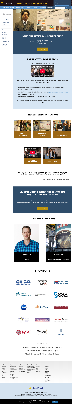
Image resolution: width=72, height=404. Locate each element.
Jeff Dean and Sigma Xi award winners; (58, 92)
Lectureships (12, 371)
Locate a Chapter (21, 366)
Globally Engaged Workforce (14, 377)
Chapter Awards (21, 368)
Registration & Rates (5, 23)
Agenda (4, 27)
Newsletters (46, 373)
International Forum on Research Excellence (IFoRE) (31, 367)
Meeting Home (5, 20)
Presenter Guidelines (42, 134)
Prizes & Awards (12, 372)
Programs (35, 7)
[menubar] (27, 7)
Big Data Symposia (4, 33)
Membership (29, 7)
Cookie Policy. (49, 402)
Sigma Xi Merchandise (5, 372)
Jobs (2, 374)
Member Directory (58, 3)
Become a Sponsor (4, 45)
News (7, 7)
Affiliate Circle (12, 378)
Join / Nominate (38, 366)
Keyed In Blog (46, 368)
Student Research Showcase (31, 369)
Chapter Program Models (22, 369)
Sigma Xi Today (47, 366)
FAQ (2, 375)
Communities (50, 7)
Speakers (4, 30)
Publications (42, 7)
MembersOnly (38, 371)
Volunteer (28, 372)
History (3, 371)
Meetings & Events (19, 7)
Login (56, 5)
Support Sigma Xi (4, 366)
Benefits (37, 369)
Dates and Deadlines (22, 134)
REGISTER (42, 49)
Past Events (29, 370)
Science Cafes (12, 375)
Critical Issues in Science (13, 369)
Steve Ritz (58, 255)
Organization (3, 368)
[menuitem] (3, 7)
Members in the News (48, 375)
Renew (37, 368)
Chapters (11, 7)
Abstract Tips (61, 135)
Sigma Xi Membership (32, 161)
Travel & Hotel (5, 41)
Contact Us (3, 377)
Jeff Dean (27, 255)
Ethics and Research (13, 366)
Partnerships (12, 374)
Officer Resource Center (22, 371)
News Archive (46, 369)
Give (55, 2)
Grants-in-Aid (12, 368)
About (2, 7)
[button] (17, 20)
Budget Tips (52, 161)
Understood (55, 402)
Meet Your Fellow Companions (47, 372)
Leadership (3, 369)
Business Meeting (4, 37)
